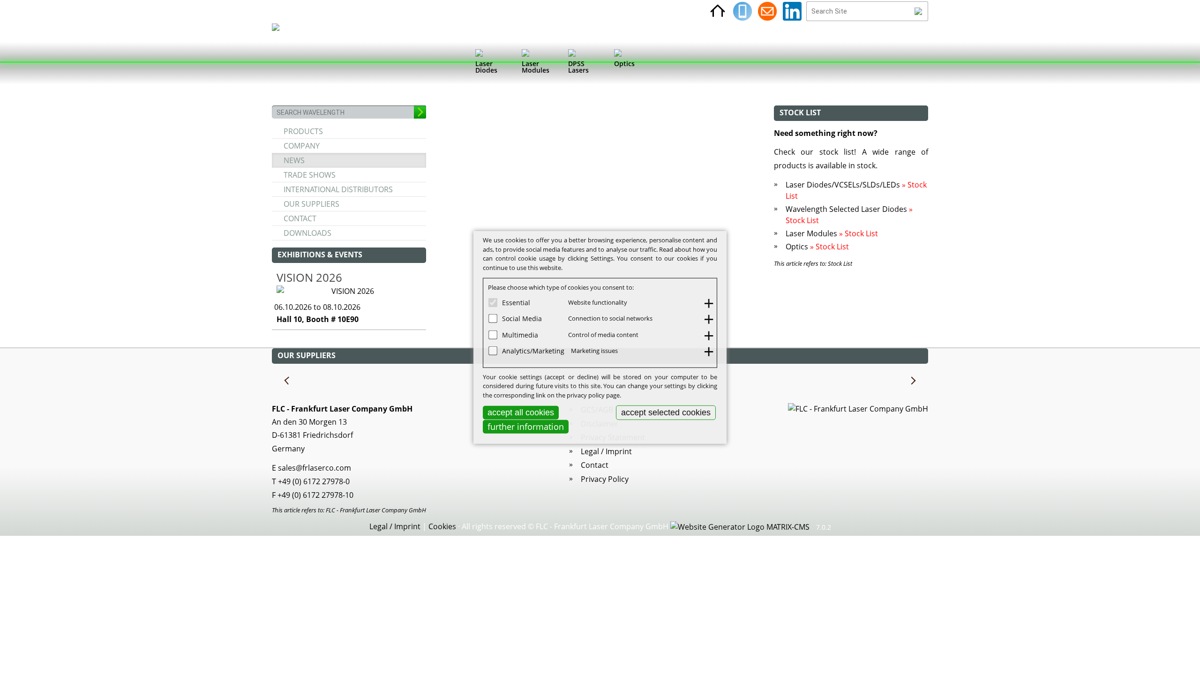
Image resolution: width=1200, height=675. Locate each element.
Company (302, 146)
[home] (717, 11)
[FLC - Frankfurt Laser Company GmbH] (284, 63)
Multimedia (520, 334)
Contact (300, 218)
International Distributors (338, 189)
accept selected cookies (666, 412)
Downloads (307, 233)
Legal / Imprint (606, 451)
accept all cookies (521, 412)
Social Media (522, 318)
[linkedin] (792, 11)
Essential (516, 302)
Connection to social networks (610, 318)
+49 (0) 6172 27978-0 (314, 481)
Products (303, 131)
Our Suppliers (311, 204)
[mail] (767, 11)
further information (526, 426)
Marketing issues (594, 350)
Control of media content (603, 334)
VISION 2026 (309, 277)
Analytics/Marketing (533, 350)
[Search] (918, 11)
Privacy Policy (605, 479)
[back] (287, 381)
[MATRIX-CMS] (740, 527)
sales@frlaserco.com (314, 468)
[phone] (742, 11)
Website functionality (597, 302)
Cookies (442, 526)
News (294, 160)
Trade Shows (310, 175)
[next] (913, 381)
